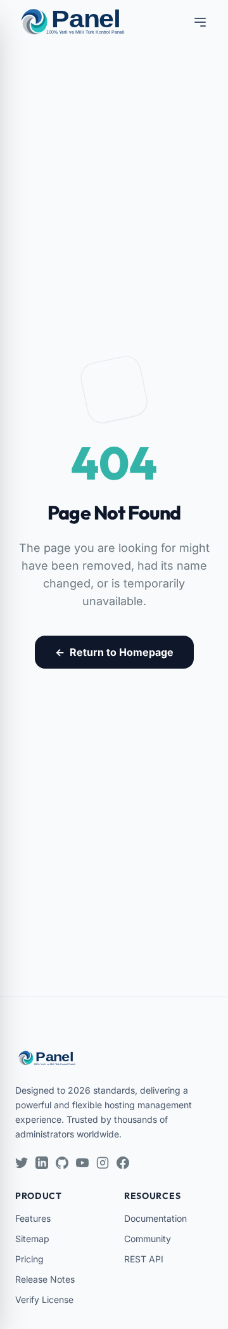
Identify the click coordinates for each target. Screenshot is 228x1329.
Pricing (29, 1259)
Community (147, 1238)
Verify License (44, 1299)
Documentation (155, 1218)
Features (33, 1218)
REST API (143, 1259)
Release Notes (45, 1279)
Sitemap (32, 1238)
